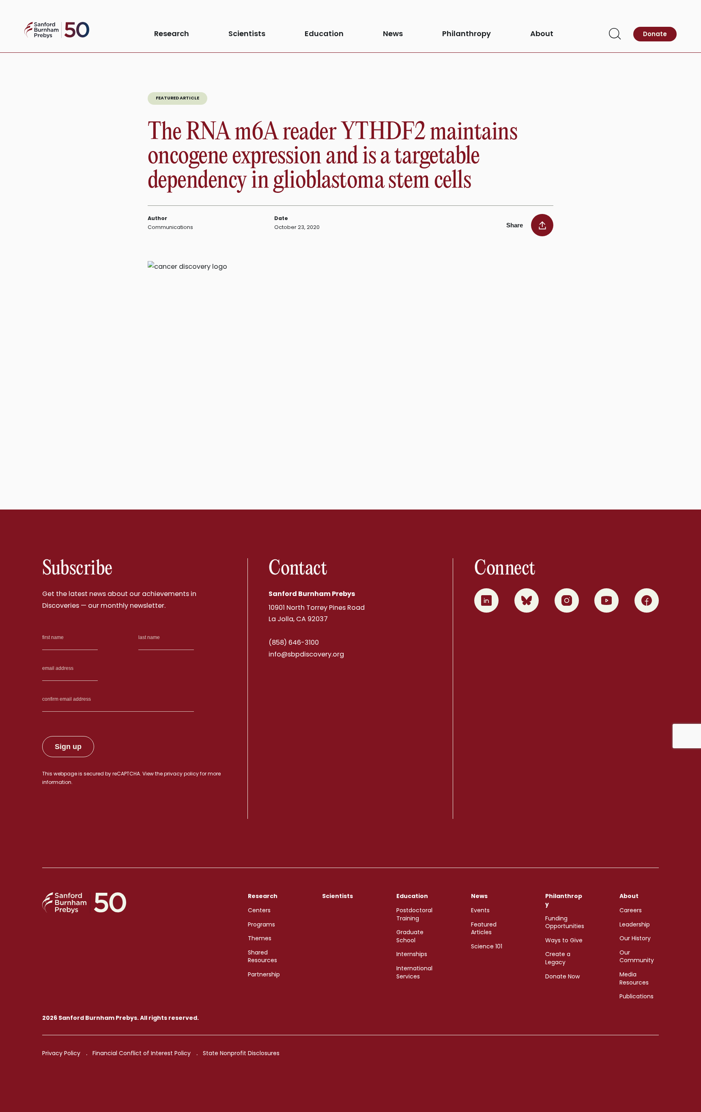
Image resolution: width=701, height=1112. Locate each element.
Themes (259, 938)
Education (324, 34)
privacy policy (181, 773)
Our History (635, 938)
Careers (630, 910)
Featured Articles (484, 928)
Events (480, 910)
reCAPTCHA (126, 773)
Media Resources (634, 978)
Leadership (634, 924)
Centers (259, 910)
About (541, 34)
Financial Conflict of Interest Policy (141, 1053)
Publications (636, 996)
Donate (655, 34)
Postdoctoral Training (414, 914)
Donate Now (562, 976)
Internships (411, 954)
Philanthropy (466, 34)
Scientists (246, 34)
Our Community (636, 956)
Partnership (264, 974)
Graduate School (410, 936)
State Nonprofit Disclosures (241, 1053)
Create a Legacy (557, 958)
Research (171, 34)
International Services (414, 972)
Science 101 (486, 946)
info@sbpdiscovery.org (306, 654)
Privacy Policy (61, 1053)
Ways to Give (564, 940)
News (393, 34)
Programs (261, 924)
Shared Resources (262, 956)
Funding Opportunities (564, 922)
